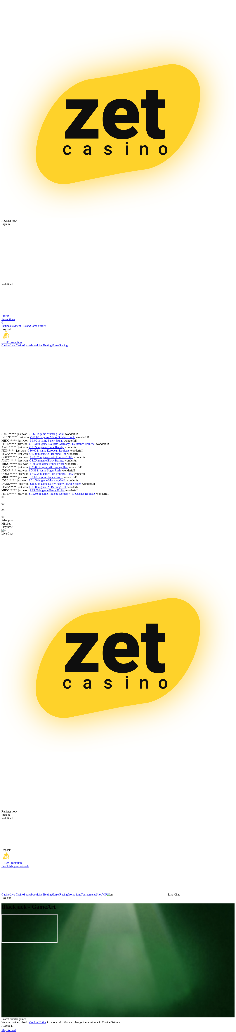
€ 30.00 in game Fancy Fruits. (47, 463)
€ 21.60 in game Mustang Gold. (47, 480)
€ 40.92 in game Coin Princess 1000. (51, 473)
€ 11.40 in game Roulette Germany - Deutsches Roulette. (62, 443)
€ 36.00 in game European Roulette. (48, 450)
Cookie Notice (37, 1022)
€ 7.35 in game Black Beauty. (46, 447)
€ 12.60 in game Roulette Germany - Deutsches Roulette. (62, 493)
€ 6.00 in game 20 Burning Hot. (48, 453)
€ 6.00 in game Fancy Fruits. (46, 440)
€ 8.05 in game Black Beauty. (46, 460)
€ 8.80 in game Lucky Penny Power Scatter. (55, 483)
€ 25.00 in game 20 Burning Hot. (48, 467)
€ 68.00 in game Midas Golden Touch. (52, 437)
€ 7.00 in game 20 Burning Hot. (48, 487)
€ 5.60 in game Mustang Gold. (46, 433)
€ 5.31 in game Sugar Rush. (45, 470)
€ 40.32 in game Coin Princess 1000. (51, 457)
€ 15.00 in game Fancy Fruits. (47, 490)
